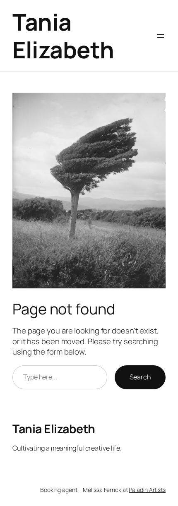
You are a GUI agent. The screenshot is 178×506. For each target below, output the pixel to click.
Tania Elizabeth (63, 35)
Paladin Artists (147, 490)
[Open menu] (161, 36)
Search (140, 376)
